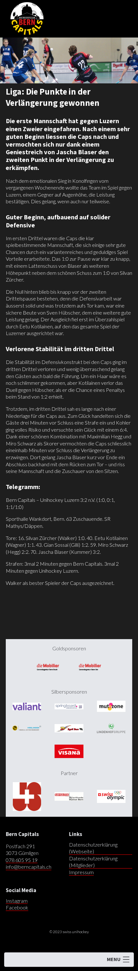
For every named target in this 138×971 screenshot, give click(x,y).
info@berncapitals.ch (28, 867)
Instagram (17, 901)
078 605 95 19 (22, 860)
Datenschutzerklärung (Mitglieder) (93, 861)
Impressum (81, 872)
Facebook (17, 907)
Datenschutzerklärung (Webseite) (93, 848)
